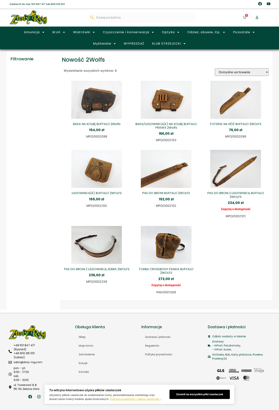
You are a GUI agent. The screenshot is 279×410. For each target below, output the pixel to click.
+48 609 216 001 (24, 353)
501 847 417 (38, 4)
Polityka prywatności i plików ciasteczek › (135, 399)
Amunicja (32, 32)
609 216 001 (58, 4)
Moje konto (86, 346)
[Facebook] (260, 4)
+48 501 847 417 (24, 345)
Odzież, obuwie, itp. (204, 32)
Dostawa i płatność (158, 337)
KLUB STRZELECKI (166, 43)
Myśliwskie (102, 43)
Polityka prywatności (158, 354)
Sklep (82, 337)
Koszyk (83, 363)
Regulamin (152, 346)
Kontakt (84, 372)
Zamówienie (87, 354)
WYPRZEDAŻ (134, 43)
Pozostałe (241, 32)
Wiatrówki (82, 32)
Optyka (168, 32)
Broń (56, 32)
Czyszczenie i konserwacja (126, 32)
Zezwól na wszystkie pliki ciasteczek (199, 394)
